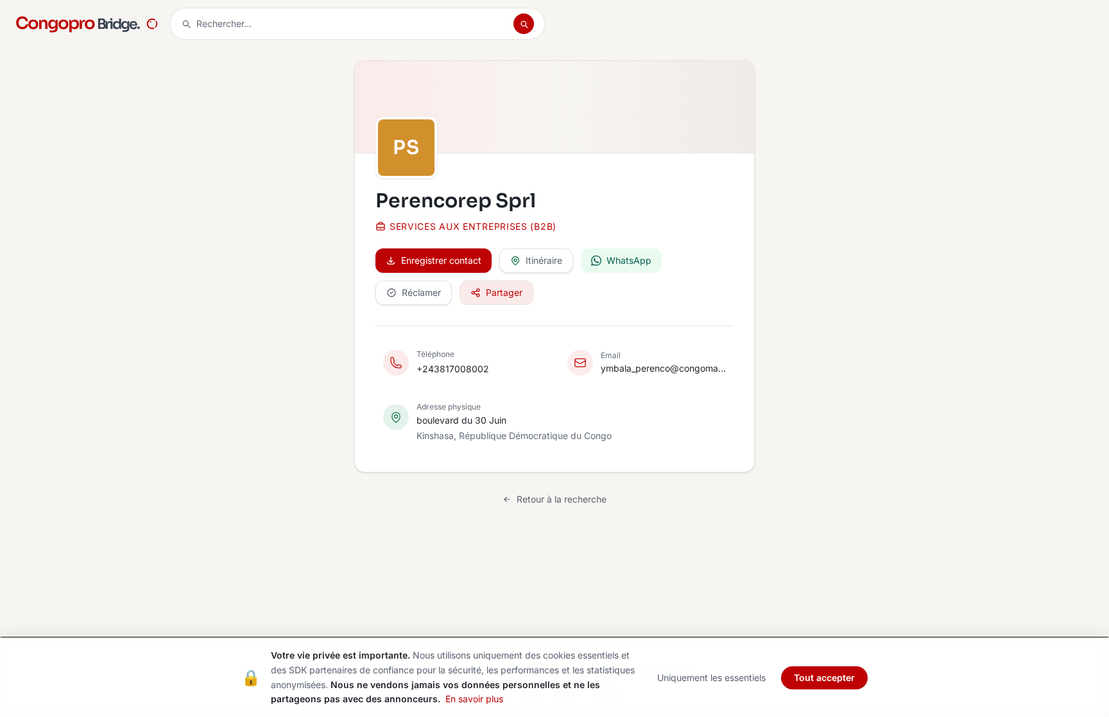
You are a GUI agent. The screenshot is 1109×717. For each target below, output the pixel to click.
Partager (504, 292)
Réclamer (421, 292)
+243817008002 (453, 368)
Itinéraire (544, 260)
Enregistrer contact (441, 260)
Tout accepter (824, 677)
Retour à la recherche (561, 499)
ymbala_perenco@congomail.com (663, 368)
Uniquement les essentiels (711, 677)
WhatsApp (628, 260)
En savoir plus (474, 698)
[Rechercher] (523, 23)
